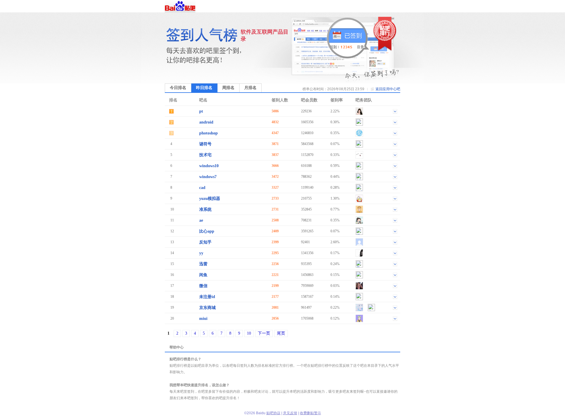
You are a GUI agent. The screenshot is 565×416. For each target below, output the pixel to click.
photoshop (208, 133)
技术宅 (205, 155)
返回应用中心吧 (387, 89)
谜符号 (205, 144)
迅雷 (203, 264)
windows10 (209, 166)
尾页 (281, 333)
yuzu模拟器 (209, 198)
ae (201, 220)
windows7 (208, 177)
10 (249, 333)
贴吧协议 (273, 413)
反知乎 (205, 242)
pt (201, 111)
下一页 (264, 333)
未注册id (207, 297)
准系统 (205, 209)
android (206, 122)
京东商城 (207, 307)
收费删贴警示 (310, 413)
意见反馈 (290, 413)
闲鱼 (203, 275)
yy (201, 253)
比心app (206, 231)
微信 (203, 286)
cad (202, 187)
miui (203, 318)
